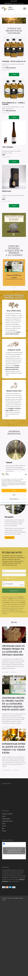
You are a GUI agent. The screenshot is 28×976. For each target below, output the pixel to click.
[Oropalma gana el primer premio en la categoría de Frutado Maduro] (14, 635)
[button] (26, 474)
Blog (3, 828)
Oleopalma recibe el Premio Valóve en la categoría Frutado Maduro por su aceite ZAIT (13, 704)
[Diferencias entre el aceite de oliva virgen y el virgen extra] (14, 735)
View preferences (14, 499)
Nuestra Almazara (6, 818)
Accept (14, 490)
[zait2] (14, 133)
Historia (4, 816)
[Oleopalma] (11, 9)
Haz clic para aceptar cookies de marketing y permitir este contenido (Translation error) (14, 850)
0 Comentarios (13, 672)
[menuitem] (14, 1)
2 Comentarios (15, 770)
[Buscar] (20, 9)
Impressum (24, 502)
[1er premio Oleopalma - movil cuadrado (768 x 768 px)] (14, 225)
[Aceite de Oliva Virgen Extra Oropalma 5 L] (14, 48)
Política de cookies (5, 502)
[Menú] (24, 9)
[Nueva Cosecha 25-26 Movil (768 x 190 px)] (14, 21)
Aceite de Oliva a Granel (7, 821)
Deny (14, 494)
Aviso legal (15, 898)
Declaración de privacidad (15, 502)
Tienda (3, 823)
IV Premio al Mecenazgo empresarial (14, 277)
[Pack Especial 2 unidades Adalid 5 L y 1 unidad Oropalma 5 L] (14, 89)
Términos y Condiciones (7, 813)
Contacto (4, 831)
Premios (4, 826)
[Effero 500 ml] (14, 177)
